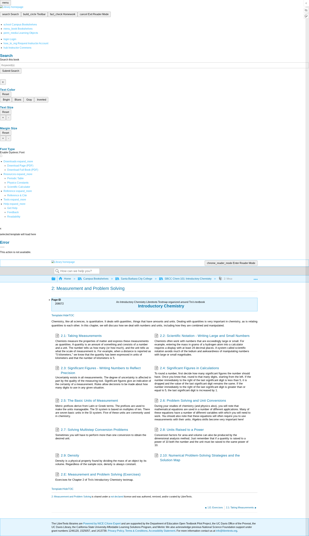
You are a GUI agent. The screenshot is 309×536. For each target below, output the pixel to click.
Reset (5, 94)
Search (57, 271)
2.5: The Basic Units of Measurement (89, 400)
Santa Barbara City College (136, 278)
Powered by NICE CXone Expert (102, 523)
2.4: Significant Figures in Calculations (189, 368)
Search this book (9, 59)
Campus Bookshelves (96, 278)
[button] (13, 212)
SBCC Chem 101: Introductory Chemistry (188, 278)
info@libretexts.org (226, 530)
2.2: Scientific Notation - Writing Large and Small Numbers (205, 335)
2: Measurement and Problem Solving (71, 496)
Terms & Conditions (136, 530)
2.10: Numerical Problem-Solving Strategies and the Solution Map (200, 457)
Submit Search (10, 70)
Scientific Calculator (18, 186)
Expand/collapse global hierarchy (55, 279)
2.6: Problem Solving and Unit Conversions (193, 400)
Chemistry (173, 306)
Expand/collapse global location (256, 277)
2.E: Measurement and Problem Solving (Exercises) (100, 474)
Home (67, 278)
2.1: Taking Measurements (81, 335)
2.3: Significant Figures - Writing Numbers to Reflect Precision (101, 370)
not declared (117, 496)
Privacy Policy (116, 530)
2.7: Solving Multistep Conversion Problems (94, 429)
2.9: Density (70, 455)
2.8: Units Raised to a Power (182, 429)
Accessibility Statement (162, 530)
